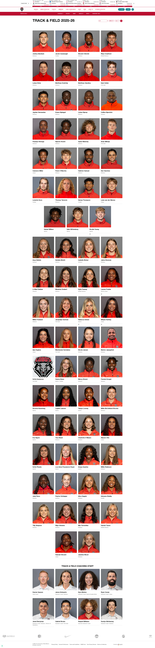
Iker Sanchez (105, 171)
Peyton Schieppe (61, 496)
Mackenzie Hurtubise (62, 350)
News (74, 13)
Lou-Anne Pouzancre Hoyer (65, 467)
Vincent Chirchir (83, 54)
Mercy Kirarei (82, 379)
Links (41, 6)
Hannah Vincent (60, 554)
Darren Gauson (38, 592)
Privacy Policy (54, 644)
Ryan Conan (105, 592)
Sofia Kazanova (38, 379)
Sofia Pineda (37, 467)
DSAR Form (83, 644)
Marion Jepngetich (107, 350)
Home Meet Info (96, 13)
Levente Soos (37, 200)
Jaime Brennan (106, 260)
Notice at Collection (102, 644)
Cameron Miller (38, 171)
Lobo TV (90, 9)
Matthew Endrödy (61, 83)
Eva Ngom (36, 438)
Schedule (60, 13)
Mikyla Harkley (106, 319)
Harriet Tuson (105, 525)
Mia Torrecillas (83, 525)
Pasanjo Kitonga (38, 141)
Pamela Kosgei (106, 379)
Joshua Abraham (38, 54)
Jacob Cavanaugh (61, 54)
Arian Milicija (105, 141)
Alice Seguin (82, 496)
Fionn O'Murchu (60, 171)
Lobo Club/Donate (71, 9)
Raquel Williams (83, 621)
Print (121, 21)
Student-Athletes (100, 9)
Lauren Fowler (106, 289)
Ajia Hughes (37, 350)
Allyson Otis (105, 438)
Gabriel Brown (60, 621)
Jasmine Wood (83, 554)
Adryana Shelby (106, 496)
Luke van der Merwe (108, 200)
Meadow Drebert (61, 289)
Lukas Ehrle (37, 83)
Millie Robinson (106, 467)
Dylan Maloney (83, 141)
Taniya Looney (83, 408)
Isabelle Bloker (83, 260)
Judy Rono (36, 496)
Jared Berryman (38, 621)
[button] (134, 3)
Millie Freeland (38, 319)
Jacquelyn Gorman (61, 319)
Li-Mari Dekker (38, 289)
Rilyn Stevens (60, 525)
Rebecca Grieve (83, 319)
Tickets (54, 9)
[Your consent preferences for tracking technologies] (2, 646)
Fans (84, 9)
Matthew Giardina (84, 83)
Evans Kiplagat (60, 112)
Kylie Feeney (82, 289)
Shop (79, 9)
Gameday (61, 9)
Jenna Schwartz (61, 592)
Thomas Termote (61, 200)
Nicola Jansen (83, 350)
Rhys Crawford (106, 54)
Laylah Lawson (60, 408)
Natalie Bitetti (60, 260)
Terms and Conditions (74, 644)
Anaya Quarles (83, 467)
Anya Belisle (37, 260)
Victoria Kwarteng (39, 408)
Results (81, 13)
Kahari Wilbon (49, 229)
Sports (36, 9)
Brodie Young (94, 229)
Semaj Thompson (84, 200)
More (87, 13)
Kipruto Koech (60, 141)
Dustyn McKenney (107, 621)
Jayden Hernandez (39, 112)
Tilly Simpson (37, 525)
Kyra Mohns (82, 592)
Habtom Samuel (83, 171)
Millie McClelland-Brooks (109, 408)
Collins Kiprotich (106, 112)
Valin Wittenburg (72, 229)
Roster (68, 13)
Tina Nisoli (59, 438)
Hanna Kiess (59, 379)
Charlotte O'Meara (84, 438)
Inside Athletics (45, 9)
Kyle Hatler (105, 83)
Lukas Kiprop (82, 112)
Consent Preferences (63, 644)
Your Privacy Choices (91, 644)
